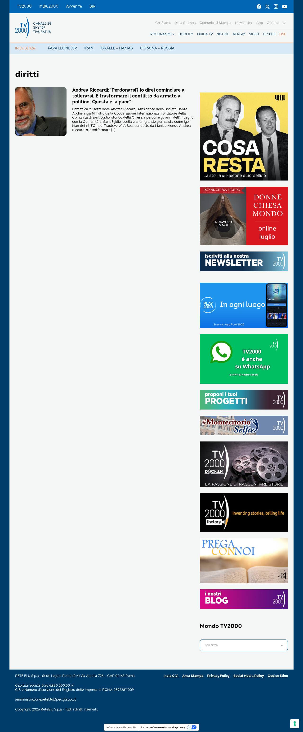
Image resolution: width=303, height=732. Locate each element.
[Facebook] (259, 6)
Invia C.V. (171, 676)
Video (254, 34)
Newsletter (244, 23)
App (259, 23)
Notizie (223, 34)
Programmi (160, 34)
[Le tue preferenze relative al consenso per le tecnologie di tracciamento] (294, 723)
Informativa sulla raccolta (121, 727)
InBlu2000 (48, 6)
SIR (92, 6)
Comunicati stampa (215, 23)
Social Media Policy (248, 676)
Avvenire (74, 6)
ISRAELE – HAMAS (116, 48)
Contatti (273, 23)
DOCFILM (185, 34)
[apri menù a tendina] (173, 34)
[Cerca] (284, 23)
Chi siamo (163, 23)
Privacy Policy (218, 676)
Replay (239, 34)
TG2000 (269, 34)
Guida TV (205, 34)
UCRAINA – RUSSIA (157, 48)
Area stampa (185, 23)
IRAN (88, 48)
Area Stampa (192, 676)
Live (282, 34)
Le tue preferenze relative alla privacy (163, 727)
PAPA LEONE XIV (62, 48)
